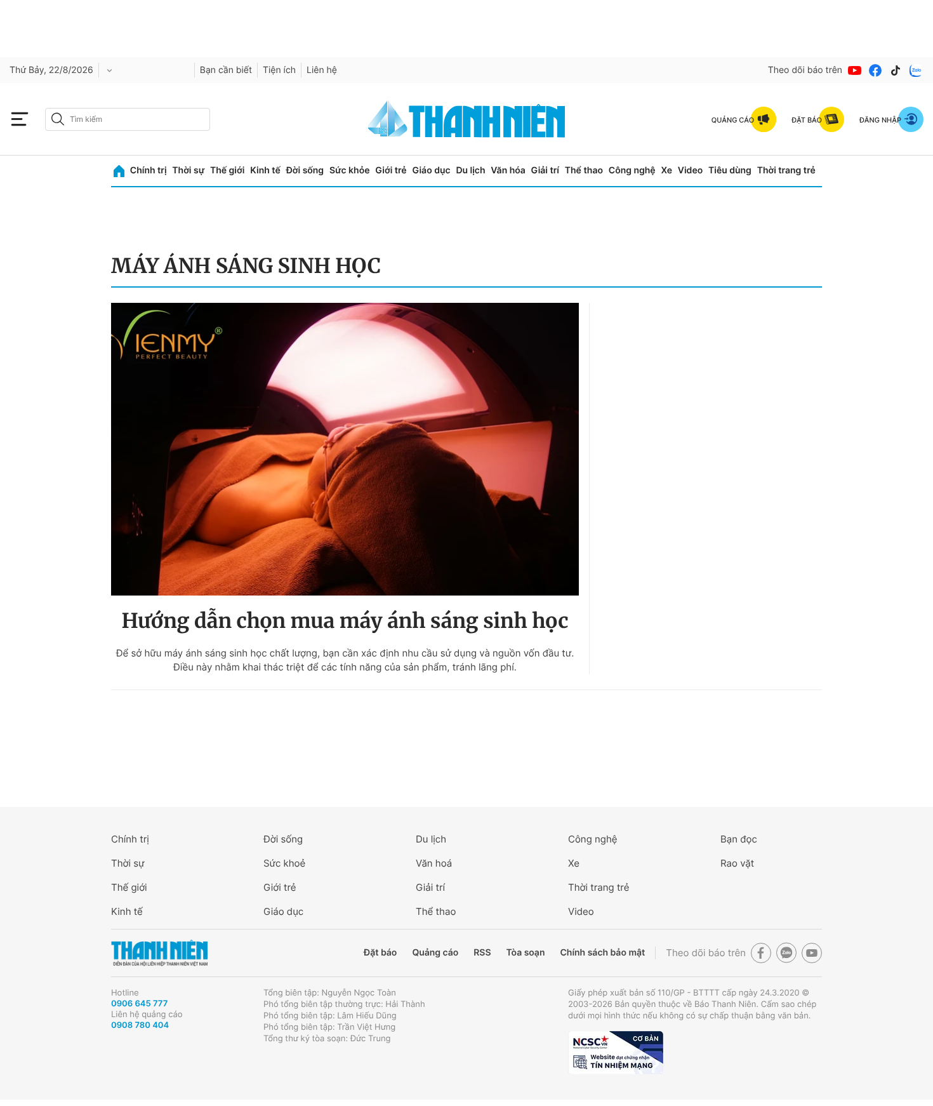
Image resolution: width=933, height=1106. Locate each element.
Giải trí (545, 170)
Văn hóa (508, 170)
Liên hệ (322, 70)
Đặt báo (380, 952)
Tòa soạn (525, 952)
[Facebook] (875, 70)
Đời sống (305, 170)
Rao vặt (737, 863)
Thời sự (188, 170)
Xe (666, 170)
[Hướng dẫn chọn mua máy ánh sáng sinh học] (345, 449)
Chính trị (148, 170)
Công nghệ (632, 170)
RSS (482, 952)
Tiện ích (279, 70)
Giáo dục (431, 170)
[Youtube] (855, 70)
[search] (127, 119)
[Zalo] (915, 70)
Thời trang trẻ (786, 170)
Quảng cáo (435, 952)
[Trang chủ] (119, 171)
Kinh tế (265, 170)
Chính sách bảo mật (602, 952)
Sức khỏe (349, 170)
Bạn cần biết (226, 70)
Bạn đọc (738, 839)
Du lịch (470, 170)
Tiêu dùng (729, 170)
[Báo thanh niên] (466, 119)
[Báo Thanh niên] (159, 953)
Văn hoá (434, 863)
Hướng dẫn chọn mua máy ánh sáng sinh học (345, 621)
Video (690, 170)
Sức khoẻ (284, 863)
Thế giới (227, 170)
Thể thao (584, 170)
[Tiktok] (895, 70)
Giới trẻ (390, 170)
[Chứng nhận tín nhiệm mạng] (615, 1052)
